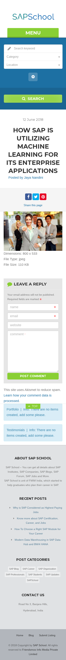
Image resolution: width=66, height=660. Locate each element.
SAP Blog (14, 569)
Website (15, 325)
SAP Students (35, 574)
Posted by (25, 177)
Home (19, 635)
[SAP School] (33, 14)
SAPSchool (32, 580)
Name (14, 307)
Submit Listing (47, 635)
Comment (17, 334)
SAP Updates (52, 574)
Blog (31, 635)
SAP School (40, 645)
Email (14, 316)
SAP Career (28, 569)
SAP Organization (47, 569)
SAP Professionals (15, 574)
